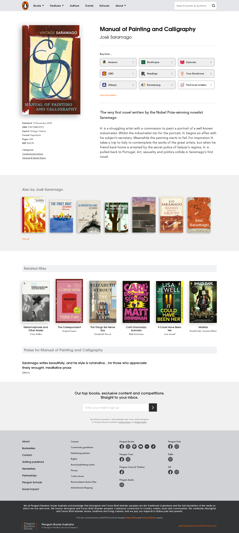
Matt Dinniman (136, 334)
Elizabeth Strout (102, 334)
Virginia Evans (69, 330)
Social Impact (30, 489)
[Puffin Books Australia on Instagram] (170, 459)
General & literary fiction (34, 157)
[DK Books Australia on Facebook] (170, 472)
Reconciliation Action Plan (83, 481)
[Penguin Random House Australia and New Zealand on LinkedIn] (147, 446)
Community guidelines (82, 447)
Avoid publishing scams (83, 464)
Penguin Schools (32, 482)
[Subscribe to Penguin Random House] (153, 407)
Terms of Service (149, 517)
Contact (27, 455)
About (26, 441)
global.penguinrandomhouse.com (198, 525)
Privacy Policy (141, 421)
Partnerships (29, 475)
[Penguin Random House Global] (32, 525)
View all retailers (108, 95)
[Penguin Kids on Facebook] (170, 446)
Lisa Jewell (169, 334)
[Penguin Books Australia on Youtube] (140, 446)
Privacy (74, 470)
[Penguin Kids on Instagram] (176, 446)
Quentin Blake (209, 330)
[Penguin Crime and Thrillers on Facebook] (122, 472)
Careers (75, 441)
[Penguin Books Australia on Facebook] (122, 446)
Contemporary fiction (32, 153)
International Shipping (82, 487)
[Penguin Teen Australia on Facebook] (122, 459)
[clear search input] (213, 6)
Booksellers (28, 448)
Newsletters (28, 468)
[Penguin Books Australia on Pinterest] (134, 446)
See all (25, 238)
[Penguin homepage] (25, 5)
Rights (74, 458)
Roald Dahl (195, 330)
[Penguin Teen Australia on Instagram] (128, 459)
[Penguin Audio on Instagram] (122, 485)
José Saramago (116, 37)
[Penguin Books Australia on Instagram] (128, 446)
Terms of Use (125, 421)
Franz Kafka (36, 334)
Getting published (33, 461)
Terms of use (77, 476)
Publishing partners (80, 453)
